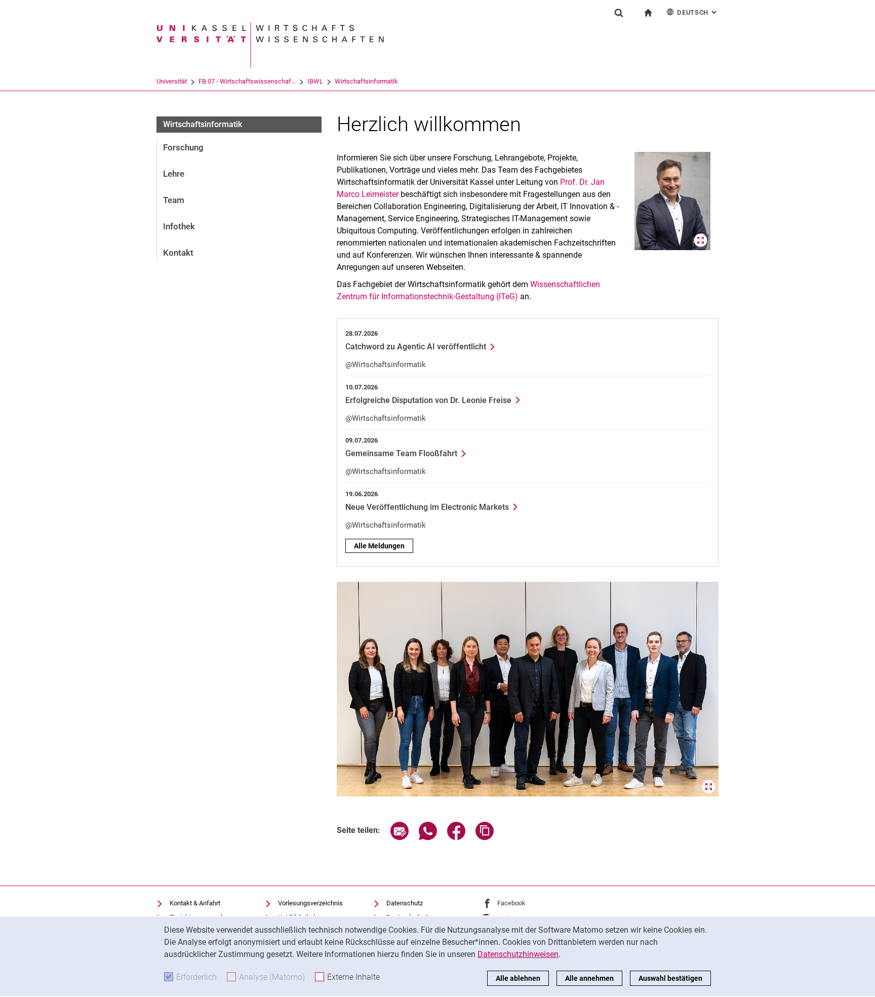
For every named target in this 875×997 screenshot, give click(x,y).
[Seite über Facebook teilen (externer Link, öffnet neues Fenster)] (456, 837)
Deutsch (698, 12)
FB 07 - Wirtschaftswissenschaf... (247, 81)
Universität (171, 81)
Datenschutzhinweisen (518, 954)
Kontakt (178, 253)
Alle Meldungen (379, 546)
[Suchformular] (619, 13)
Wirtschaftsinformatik (366, 81)
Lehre (173, 174)
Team (173, 200)
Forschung (183, 147)
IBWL (315, 81)
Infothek (179, 226)
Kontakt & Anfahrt (195, 903)
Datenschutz (404, 903)
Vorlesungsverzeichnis (310, 903)
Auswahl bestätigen (670, 978)
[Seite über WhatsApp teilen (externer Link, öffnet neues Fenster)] (428, 837)
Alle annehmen (589, 978)
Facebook (511, 903)
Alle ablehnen (518, 978)
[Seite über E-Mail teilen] (399, 837)
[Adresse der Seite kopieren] (484, 837)
